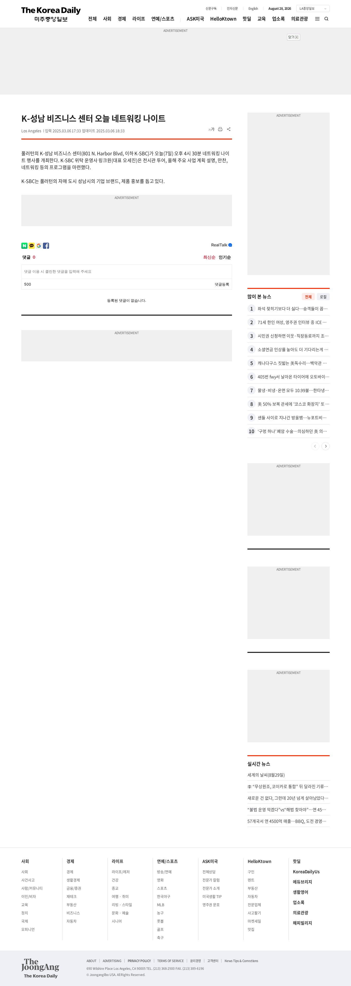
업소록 (278, 18)
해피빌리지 (302, 923)
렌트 (251, 879)
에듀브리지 (302, 882)
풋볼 (160, 921)
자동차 (72, 921)
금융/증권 (74, 888)
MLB (160, 904)
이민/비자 (28, 896)
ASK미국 (195, 18)
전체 (92, 18)
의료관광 (299, 18)
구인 (251, 871)
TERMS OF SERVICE (170, 960)
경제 (122, 18)
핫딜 (247, 18)
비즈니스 (73, 912)
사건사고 (28, 879)
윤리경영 (195, 960)
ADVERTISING (112, 960)
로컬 (323, 296)
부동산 (72, 904)
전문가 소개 (211, 888)
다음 (325, 446)
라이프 (138, 18)
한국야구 (163, 896)
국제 (24, 921)
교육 (261, 18)
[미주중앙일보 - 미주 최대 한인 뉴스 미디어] (51, 14)
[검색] (327, 19)
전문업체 (254, 904)
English (253, 8)
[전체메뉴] (317, 19)
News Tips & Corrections (241, 960)
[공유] (229, 129)
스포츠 (162, 888)
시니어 (117, 921)
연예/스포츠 (162, 18)
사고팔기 (254, 912)
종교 (115, 888)
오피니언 (28, 929)
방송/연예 (164, 871)
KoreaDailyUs (306, 871)
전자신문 (232, 8)
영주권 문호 (211, 904)
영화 (160, 879)
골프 (160, 929)
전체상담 (209, 871)
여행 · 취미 (120, 896)
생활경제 (73, 879)
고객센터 (212, 960)
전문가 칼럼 (211, 879)
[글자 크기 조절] (211, 129)
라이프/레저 (121, 871)
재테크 (72, 896)
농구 (160, 912)
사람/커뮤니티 (32, 888)
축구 (160, 937)
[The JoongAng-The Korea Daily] (40, 968)
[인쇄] (220, 129)
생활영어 (300, 892)
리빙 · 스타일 (122, 904)
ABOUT (91, 960)
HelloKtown (223, 18)
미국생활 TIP (212, 896)
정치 (24, 912)
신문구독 (211, 8)
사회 (107, 18)
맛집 (251, 929)
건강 (115, 879)
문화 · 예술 (120, 912)
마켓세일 (254, 921)
